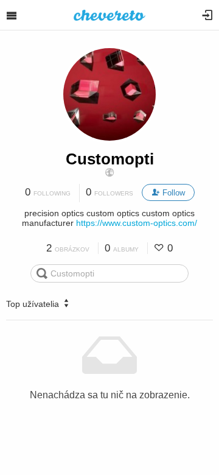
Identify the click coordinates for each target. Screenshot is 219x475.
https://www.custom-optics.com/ (136, 223)
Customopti (110, 159)
